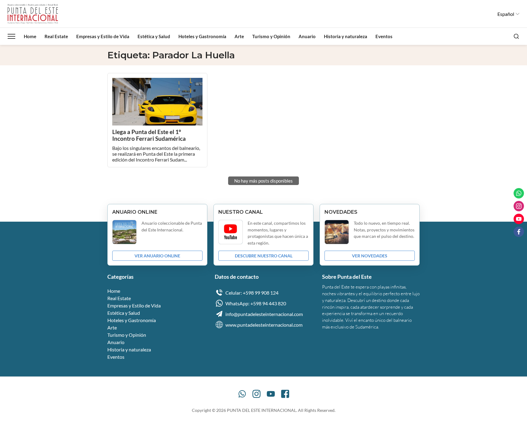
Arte (239, 36)
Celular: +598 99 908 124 (251, 293)
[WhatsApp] (242, 394)
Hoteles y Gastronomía (202, 36)
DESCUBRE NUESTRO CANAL (263, 255)
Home (30, 36)
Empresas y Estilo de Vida (102, 36)
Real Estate (56, 36)
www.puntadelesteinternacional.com (264, 325)
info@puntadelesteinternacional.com (264, 314)
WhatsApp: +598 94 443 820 (255, 303)
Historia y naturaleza (345, 36)
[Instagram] (256, 394)
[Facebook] (285, 394)
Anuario (307, 36)
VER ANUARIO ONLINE (157, 255)
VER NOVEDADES (369, 255)
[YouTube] (271, 394)
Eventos (384, 36)
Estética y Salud (154, 36)
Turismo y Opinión (271, 36)
